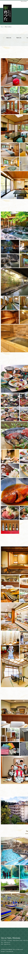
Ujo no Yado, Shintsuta (10, 938)
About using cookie (9, 951)
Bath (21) (19, 37)
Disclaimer (3, 951)
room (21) (8, 37)
